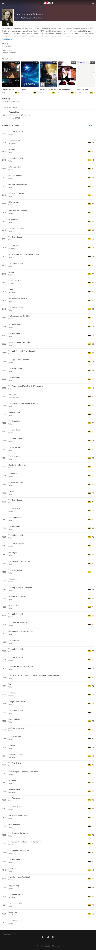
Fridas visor (12, 912)
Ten (9, 684)
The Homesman (14, 246)
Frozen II (11, 149)
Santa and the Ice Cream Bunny (20, 667)
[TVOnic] (48, 3)
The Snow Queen (15, 237)
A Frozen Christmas (16, 193)
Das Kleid (12, 780)
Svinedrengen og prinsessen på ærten (23, 772)
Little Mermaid (13, 202)
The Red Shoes (64, 90)
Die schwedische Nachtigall (19, 877)
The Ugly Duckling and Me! (18, 360)
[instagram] (53, 938)
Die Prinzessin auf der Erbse (19, 316)
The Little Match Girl (16, 544)
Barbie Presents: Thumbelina (19, 342)
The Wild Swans (14, 456)
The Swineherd (14, 640)
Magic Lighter (13, 868)
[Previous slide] (4, 75)
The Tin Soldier (14, 447)
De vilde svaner (14, 325)
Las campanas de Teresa (18, 816)
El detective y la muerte (17, 465)
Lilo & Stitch (12, 395)
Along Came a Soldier (16, 702)
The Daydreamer (14, 737)
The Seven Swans (15, 921)
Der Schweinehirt (15, 176)
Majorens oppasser (15, 754)
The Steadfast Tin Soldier (18, 833)
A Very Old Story (14, 719)
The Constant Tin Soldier (17, 623)
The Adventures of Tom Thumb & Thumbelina (25, 386)
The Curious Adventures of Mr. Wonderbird (25, 842)
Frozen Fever (13, 219)
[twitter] (48, 938)
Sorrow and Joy (14, 281)
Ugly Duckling (13, 886)
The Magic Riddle (15, 517)
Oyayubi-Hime (13, 605)
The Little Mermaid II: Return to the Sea (23, 404)
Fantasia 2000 (82, 90)
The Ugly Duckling (15, 430)
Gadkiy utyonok (14, 824)
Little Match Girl (8, 90)
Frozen (23, 90)
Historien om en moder (17, 596)
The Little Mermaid (15, 132)
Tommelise (12, 579)
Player (10, 290)
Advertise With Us (9, 934)
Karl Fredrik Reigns (15, 894)
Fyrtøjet (11, 491)
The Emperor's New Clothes (19, 561)
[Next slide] (93, 75)
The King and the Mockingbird (20, 588)
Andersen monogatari (16, 728)
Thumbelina (12, 474)
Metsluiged (12, 553)
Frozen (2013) (14, 118)
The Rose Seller (14, 421)
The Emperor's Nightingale (18, 851)
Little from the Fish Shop (17, 211)
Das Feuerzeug (14, 798)
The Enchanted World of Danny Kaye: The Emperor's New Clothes (33, 675)
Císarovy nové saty (15, 482)
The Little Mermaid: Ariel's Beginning (22, 351)
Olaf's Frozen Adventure (17, 184)
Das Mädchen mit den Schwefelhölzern (48, 90)
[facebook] (42, 938)
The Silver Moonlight (16, 228)
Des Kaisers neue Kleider (18, 298)
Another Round (14, 141)
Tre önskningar (14, 789)
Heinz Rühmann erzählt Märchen (20, 631)
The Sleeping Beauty (16, 307)
